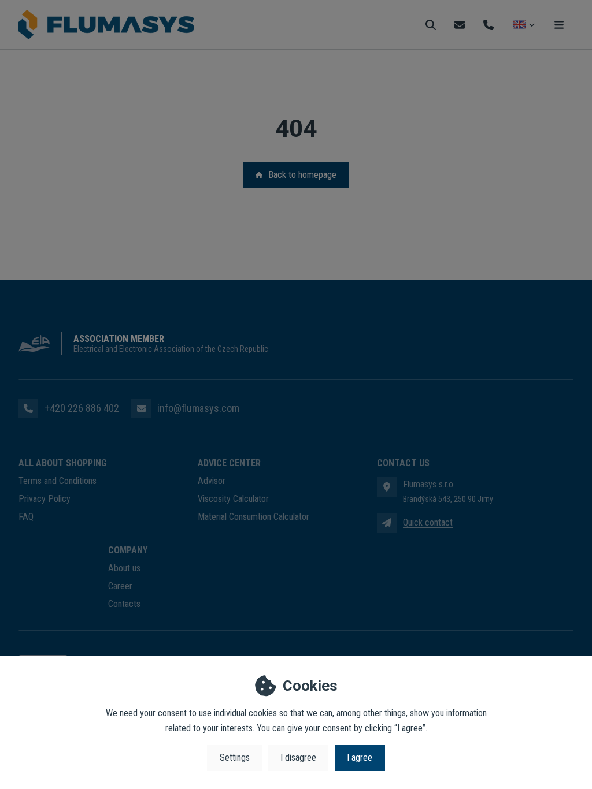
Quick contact (428, 522)
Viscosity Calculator (233, 498)
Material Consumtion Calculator (253, 516)
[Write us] (387, 523)
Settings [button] (235, 757)
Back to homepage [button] (302, 174)
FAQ (26, 516)
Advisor (211, 480)
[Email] (459, 24)
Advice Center (229, 462)
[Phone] (488, 24)
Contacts (124, 603)
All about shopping (62, 462)
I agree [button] (359, 757)
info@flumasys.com (198, 408)
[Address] (387, 487)
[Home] (106, 24)
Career (120, 585)
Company (127, 550)
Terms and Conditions (57, 480)
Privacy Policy (44, 498)
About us (124, 568)
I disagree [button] (298, 757)
